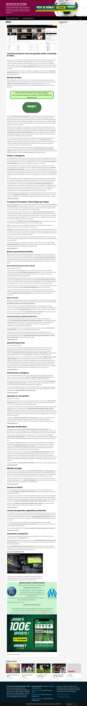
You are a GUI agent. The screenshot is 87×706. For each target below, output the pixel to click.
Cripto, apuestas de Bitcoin (63, 694)
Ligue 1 (8, 671)
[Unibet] (32, 633)
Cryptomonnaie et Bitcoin (63, 696)
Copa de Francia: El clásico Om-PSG (15, 602)
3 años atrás (10, 678)
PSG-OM (70, 675)
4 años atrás (25, 678)
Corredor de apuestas (71, 691)
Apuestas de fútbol (16, 4)
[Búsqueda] (80, 18)
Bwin (18, 654)
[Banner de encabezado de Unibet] (56, 8)
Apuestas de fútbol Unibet (12, 18)
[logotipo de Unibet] (31, 112)
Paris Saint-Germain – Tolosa (27, 590)
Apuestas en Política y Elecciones (65, 686)
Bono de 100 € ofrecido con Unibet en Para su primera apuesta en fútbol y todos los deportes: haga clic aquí (32, 95)
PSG (26, 693)
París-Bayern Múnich (15, 613)
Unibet (40, 172)
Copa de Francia (56, 671)
